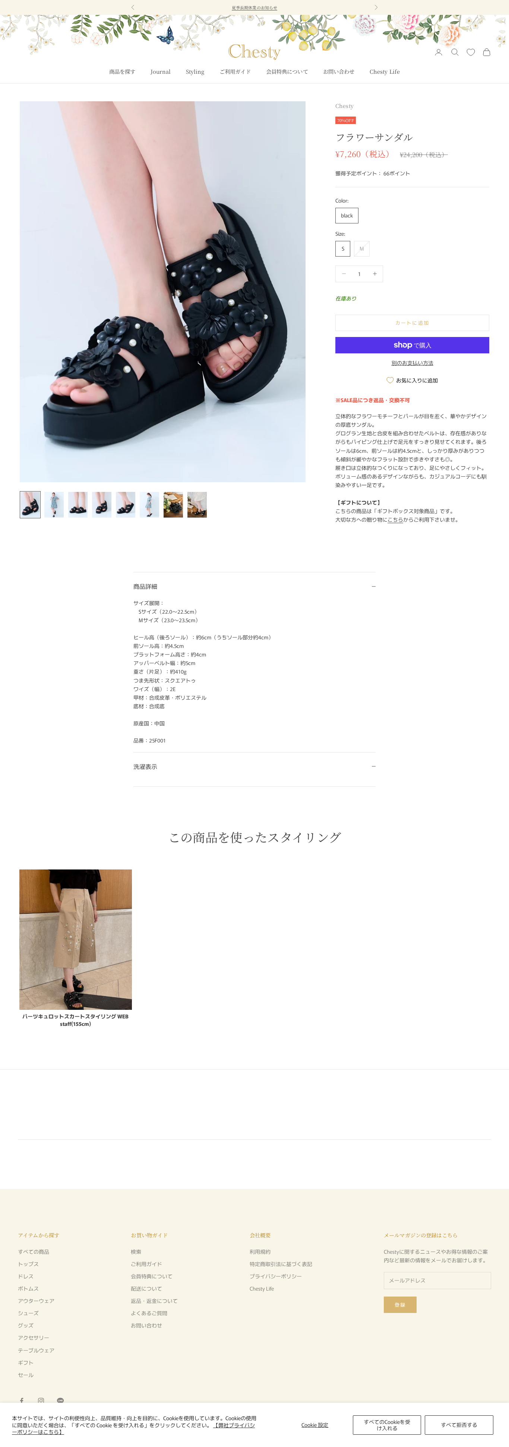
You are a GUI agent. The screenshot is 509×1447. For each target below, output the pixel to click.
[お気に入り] (471, 52)
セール (26, 1374)
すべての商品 (33, 1251)
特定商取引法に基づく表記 (281, 1264)
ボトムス (28, 1288)
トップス (28, 1264)
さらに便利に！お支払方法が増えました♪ (254, 7)
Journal (161, 71)
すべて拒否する (459, 1424)
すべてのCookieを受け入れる (387, 1425)
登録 (400, 1304)
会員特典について (287, 71)
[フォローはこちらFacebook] (21, 1401)
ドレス (26, 1276)
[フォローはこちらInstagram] (41, 1401)
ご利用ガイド (235, 71)
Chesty (344, 105)
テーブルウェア (36, 1350)
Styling (195, 71)
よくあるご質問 (149, 1313)
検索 (136, 1251)
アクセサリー (33, 1337)
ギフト (26, 1362)
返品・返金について (154, 1300)
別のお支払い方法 (412, 362)
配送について (146, 1288)
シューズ (28, 1313)
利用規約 (260, 1251)
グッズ (26, 1325)
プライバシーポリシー (276, 1276)
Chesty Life (385, 71)
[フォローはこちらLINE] (60, 1401)
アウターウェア (36, 1300)
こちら (395, 519)
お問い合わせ (339, 71)
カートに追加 (412, 322)
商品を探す (122, 71)
